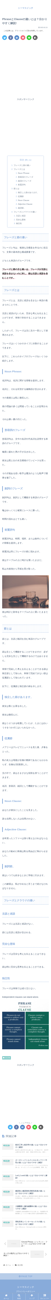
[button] (45, 645)
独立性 (19, 223)
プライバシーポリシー (25, 1291)
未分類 (7, 1058)
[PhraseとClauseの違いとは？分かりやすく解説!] (16, 37)
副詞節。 (22, 208)
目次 (22, 160)
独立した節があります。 (28, 192)
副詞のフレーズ (24, 181)
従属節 (21, 196)
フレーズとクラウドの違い (25, 212)
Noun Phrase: (24, 173)
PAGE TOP (26, 1276)
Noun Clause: (24, 200)
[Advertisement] (25, 68)
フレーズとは (19, 169)
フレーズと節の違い (22, 165)
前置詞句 (22, 185)
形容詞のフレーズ (25, 177)
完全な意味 (21, 220)
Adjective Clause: (25, 204)
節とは (16, 188)
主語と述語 (21, 216)
